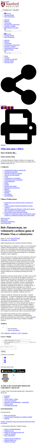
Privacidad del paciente (10, 405)
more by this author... (14, 330)
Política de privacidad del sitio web (14, 432)
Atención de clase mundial (11, 175)
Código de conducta (10, 434)
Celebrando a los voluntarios (12, 178)
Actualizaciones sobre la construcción (15, 170)
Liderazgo (7, 396)
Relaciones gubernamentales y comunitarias (16, 402)
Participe (6, 418)
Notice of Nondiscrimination (12, 429)
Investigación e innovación (11, 187)
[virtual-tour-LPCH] (5, 357)
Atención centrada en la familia (13, 173)
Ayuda (6, 176)
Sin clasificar (8, 194)
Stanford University (9, 441)
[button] (18, 104)
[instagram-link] (5, 359)
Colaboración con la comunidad (13, 180)
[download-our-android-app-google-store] (19, 372)
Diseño (6, 183)
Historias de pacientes (10, 186)
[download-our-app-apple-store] (7, 372)
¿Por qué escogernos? (10, 400)
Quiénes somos (8, 404)
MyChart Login (8, 62)
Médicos (6, 189)
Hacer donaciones (9, 16)
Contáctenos (8, 421)
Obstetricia (7, 191)
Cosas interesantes (9, 181)
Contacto (6, 57)
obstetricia (14, 333)
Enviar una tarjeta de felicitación (22, 421)
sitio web (32, 317)
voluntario (24, 333)
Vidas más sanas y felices (12, 148)
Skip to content (5, 1)
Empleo (3, 421)
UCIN (19, 333)
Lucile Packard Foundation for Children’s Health (18, 417)
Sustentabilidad (8, 195)
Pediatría (6, 192)
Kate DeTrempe (15, 238)
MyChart (8, 13)
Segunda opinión (9, 15)
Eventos (6, 184)
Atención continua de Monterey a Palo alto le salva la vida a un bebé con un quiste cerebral (19, 209)
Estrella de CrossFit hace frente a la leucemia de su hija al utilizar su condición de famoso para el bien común (19, 214)
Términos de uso (9, 431)
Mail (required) (8, 342)
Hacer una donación (10, 415)
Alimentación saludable (11, 172)
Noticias (6, 397)
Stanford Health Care (10, 440)
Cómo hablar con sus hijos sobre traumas (15, 212)
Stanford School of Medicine (12, 438)
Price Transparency (9, 435)
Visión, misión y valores (11, 399)
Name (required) (9, 340)
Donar (6, 56)
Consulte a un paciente (10, 59)
